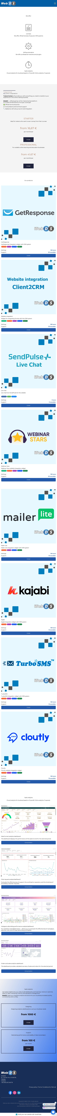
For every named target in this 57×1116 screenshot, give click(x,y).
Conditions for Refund (49, 1087)
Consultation (28, 842)
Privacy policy (33, 1087)
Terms (40, 1087)
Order (28, 139)
